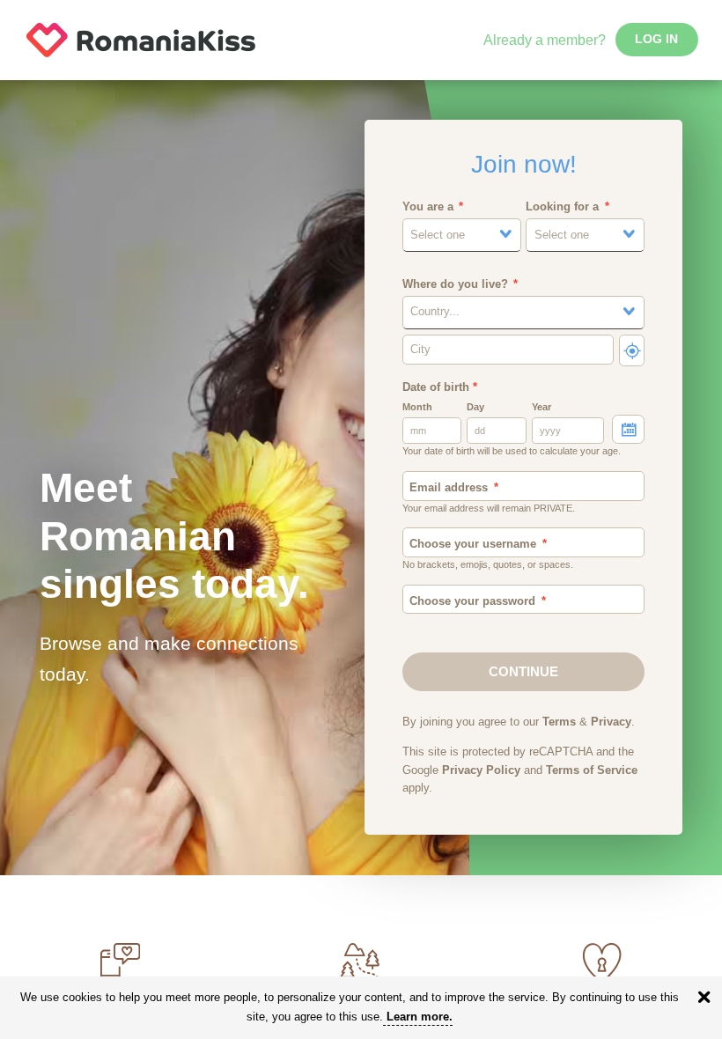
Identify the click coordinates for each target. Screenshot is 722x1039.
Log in (656, 39)
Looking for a (562, 207)
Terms (559, 722)
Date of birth (439, 387)
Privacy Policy (481, 770)
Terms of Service (591, 770)
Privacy (611, 722)
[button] (461, 235)
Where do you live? (455, 284)
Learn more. (420, 1016)
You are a (427, 207)
